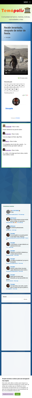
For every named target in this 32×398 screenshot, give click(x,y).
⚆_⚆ (7, 247)
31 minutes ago (20, 222)
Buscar (4, 296)
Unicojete (8, 37)
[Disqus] (16, 145)
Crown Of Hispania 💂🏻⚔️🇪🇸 (11, 222)
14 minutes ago (21, 214)
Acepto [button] (17, 394)
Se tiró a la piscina (9, 280)
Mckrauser (12, 226)
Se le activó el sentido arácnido (12, 214)
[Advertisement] (16, 184)
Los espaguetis (9, 288)
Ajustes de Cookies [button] (8, 394)
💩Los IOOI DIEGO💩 (15, 210)
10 (16, 89)
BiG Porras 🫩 (13, 218)
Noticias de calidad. (9, 255)
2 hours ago (11, 247)
